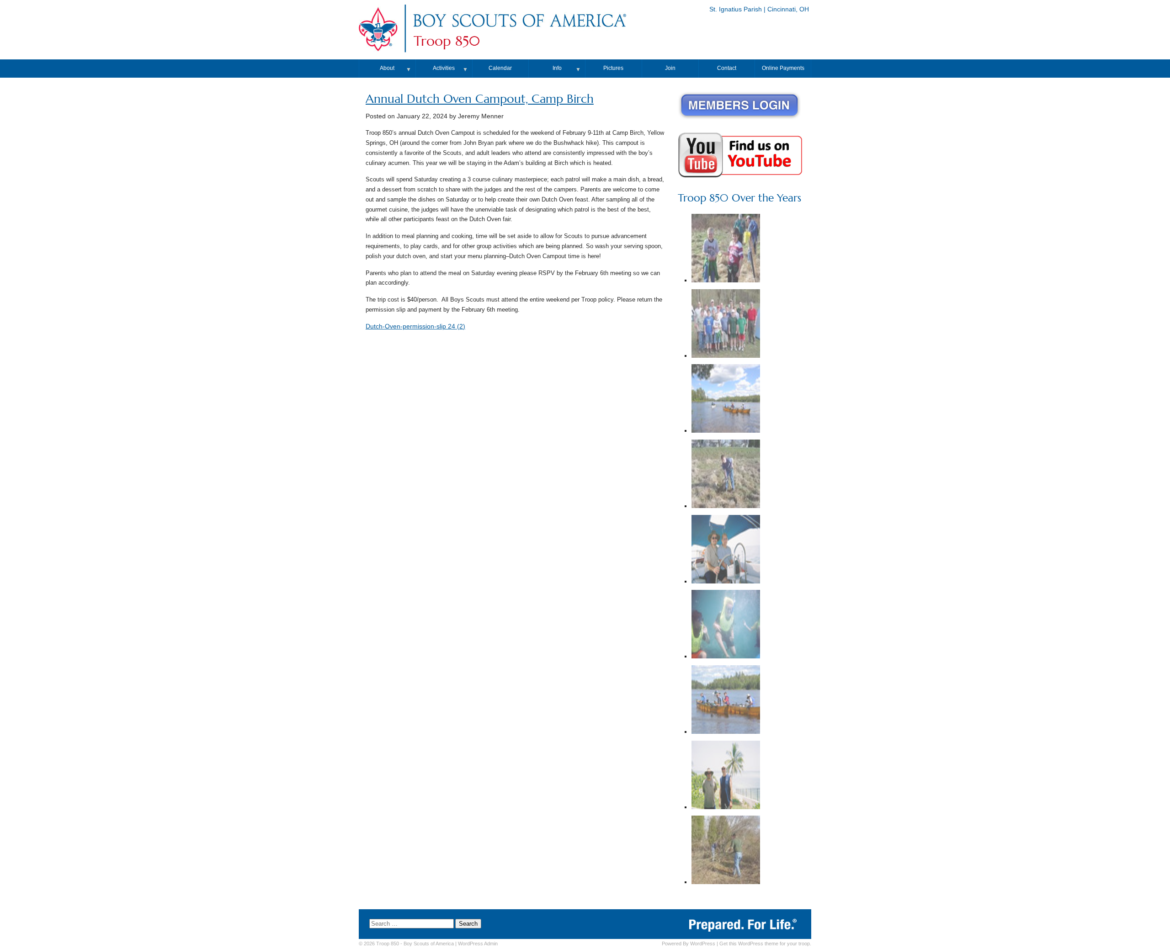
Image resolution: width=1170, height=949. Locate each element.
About (387, 68)
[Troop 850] (519, 29)
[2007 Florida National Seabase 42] (725, 625)
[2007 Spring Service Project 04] (725, 475)
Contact (726, 68)
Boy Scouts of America (429, 943)
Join (670, 68)
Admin (478, 943)
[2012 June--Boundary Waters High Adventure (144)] (725, 399)
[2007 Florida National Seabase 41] (725, 776)
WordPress (702, 943)
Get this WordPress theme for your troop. (765, 943)
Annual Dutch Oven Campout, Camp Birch (480, 98)
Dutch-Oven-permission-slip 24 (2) (415, 326)
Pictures (613, 68)
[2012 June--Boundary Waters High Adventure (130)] (725, 700)
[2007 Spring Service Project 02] (725, 324)
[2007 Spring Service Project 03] (725, 249)
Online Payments (783, 68)
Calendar (500, 68)
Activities (444, 68)
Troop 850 (447, 41)
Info (557, 68)
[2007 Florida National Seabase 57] (725, 550)
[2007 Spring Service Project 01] (725, 851)
